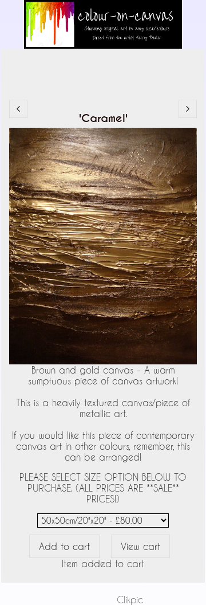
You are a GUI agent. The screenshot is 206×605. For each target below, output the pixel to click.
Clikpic (130, 599)
